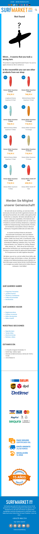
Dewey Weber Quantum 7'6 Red (29, 90)
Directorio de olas (10, 335)
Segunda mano (9, 331)
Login (12, 2)
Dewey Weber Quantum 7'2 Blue (11, 179)
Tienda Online (9, 333)
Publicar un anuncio (11, 314)
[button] (36, 10)
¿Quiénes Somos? (10, 293)
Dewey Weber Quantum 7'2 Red (11, 150)
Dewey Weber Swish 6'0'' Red (28, 179)
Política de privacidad (11, 297)
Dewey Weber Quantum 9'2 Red (11, 90)
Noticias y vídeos (10, 337)
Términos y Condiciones (12, 295)
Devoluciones (9, 299)
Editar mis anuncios (11, 316)
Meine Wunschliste (22, 2)
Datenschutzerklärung (19, 529)
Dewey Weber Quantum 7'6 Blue (11, 120)
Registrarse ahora (10, 312)
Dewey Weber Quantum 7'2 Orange (29, 120)
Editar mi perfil (9, 318)
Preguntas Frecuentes (11, 291)
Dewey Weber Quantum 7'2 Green (29, 150)
